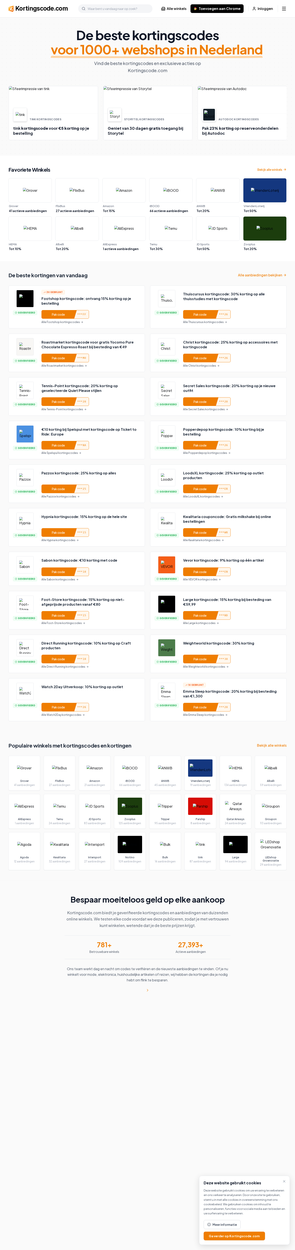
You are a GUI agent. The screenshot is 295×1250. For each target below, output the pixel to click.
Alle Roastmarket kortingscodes (62, 365)
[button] (53, 113)
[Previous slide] (8, 113)
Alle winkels (177, 8)
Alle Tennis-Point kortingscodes (62, 409)
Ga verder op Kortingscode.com (234, 1236)
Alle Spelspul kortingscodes (59, 453)
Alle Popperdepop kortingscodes (205, 453)
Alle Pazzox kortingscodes (58, 496)
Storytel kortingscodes (144, 119)
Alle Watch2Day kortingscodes (61, 714)
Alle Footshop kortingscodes (60, 322)
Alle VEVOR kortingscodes (200, 579)
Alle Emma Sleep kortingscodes (203, 714)
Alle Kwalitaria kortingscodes (201, 540)
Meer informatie (225, 1224)
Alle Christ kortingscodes (199, 365)
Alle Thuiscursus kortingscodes (203, 322)
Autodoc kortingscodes (238, 119)
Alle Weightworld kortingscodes (204, 666)
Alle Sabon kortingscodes (58, 579)
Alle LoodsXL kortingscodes (201, 496)
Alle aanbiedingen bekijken (260, 275)
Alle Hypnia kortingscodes (58, 540)
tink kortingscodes (45, 119)
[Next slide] (286, 113)
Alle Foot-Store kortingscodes (61, 623)
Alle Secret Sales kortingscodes (204, 409)
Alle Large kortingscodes (199, 623)
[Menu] (284, 8)
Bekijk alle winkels (269, 169)
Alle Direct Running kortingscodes (63, 666)
